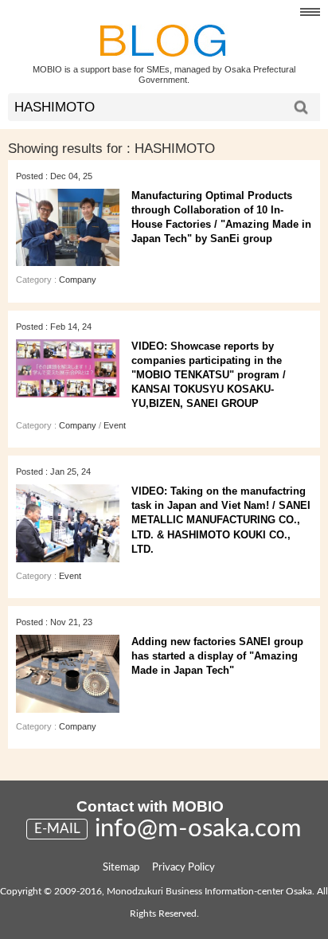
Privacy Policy (183, 868)
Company (77, 279)
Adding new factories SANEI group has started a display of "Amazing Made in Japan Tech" (217, 656)
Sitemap (121, 868)
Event (114, 425)
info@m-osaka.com (198, 828)
